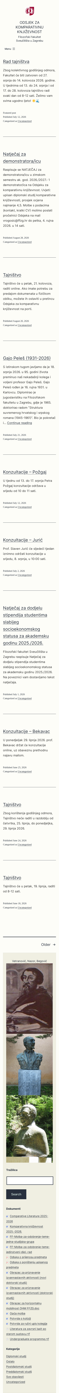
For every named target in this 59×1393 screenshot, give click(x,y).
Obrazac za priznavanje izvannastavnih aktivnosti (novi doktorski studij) (26, 1277)
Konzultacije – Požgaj (24, 472)
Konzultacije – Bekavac (26, 731)
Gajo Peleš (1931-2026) (27, 358)
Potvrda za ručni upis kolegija (28, 1323)
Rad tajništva (16, 61)
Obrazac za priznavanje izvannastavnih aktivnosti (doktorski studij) (29, 1293)
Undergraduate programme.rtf (29, 1339)
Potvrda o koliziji (20, 1318)
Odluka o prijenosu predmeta (28, 1257)
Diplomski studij (16, 1356)
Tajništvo (12, 274)
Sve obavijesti (15, 1376)
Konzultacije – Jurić (23, 540)
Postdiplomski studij (19, 1366)
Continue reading (19, 423)
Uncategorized (25, 121)
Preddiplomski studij (19, 1371)
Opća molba (17, 1313)
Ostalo (10, 1361)
